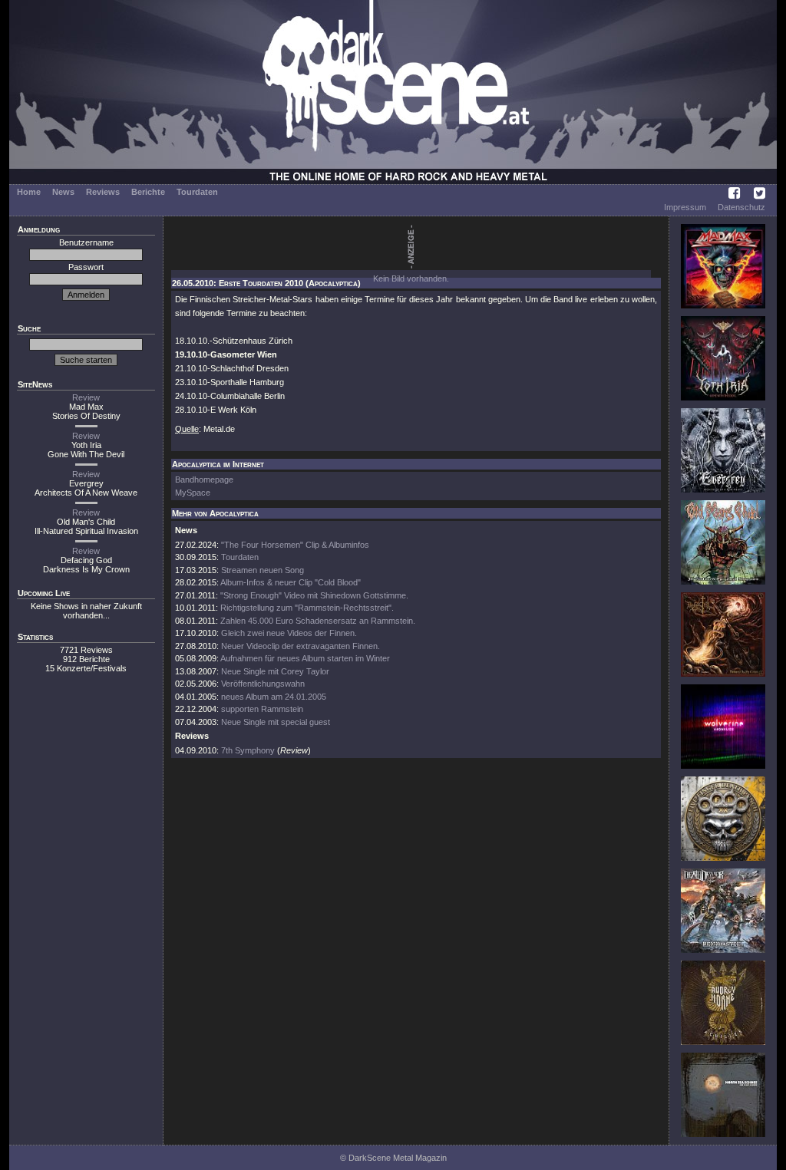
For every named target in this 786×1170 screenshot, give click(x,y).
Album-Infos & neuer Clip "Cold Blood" (290, 582)
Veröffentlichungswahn (263, 683)
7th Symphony (248, 750)
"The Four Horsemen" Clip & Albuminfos (295, 544)
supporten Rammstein (262, 709)
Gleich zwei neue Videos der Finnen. (289, 633)
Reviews (103, 191)
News (63, 191)
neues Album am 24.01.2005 (273, 696)
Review (86, 397)
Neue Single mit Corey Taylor (275, 671)
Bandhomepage (204, 479)
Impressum (685, 207)
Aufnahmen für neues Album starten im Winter (305, 658)
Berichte (148, 191)
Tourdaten (197, 191)
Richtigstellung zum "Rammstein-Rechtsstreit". (307, 607)
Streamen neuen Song (262, 570)
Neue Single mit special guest (275, 722)
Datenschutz (741, 207)
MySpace (192, 492)
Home (29, 191)
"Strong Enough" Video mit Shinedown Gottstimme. (314, 595)
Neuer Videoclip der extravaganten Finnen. (300, 646)
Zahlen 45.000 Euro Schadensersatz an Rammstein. (317, 620)
